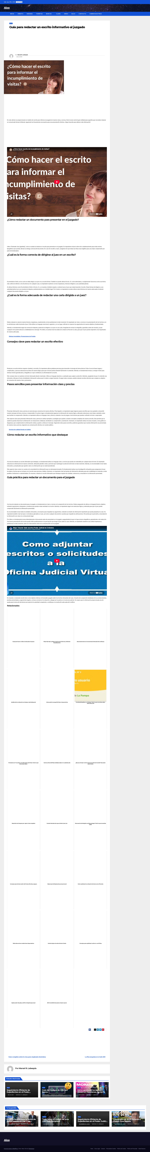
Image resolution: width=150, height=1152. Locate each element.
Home (92, 1148)
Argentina (9, 1116)
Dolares (116, 1116)
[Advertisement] (56, 42)
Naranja (30, 14)
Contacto (82, 14)
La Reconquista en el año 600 (95, 1057)
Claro (58, 14)
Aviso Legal (97, 1148)
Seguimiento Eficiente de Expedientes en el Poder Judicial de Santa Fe (18, 1092)
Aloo (7, 7)
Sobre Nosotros (96, 14)
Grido (66, 14)
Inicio (12, 14)
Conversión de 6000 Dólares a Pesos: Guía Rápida (126, 1120)
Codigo (44, 1116)
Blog (73, 14)
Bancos (49, 14)
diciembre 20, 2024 (13, 1124)
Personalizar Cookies (111, 1148)
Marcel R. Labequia (23, 54)
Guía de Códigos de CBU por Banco (55, 1091)
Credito (20, 14)
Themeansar (31, 1148)
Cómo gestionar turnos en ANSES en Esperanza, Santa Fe (91, 1091)
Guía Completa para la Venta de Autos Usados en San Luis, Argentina (21, 1121)
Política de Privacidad (132, 1148)
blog (11, 23)
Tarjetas (39, 14)
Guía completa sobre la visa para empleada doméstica (27, 1057)
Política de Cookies (121, 1148)
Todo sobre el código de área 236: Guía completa (55, 1120)
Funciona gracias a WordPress (11, 1148)
